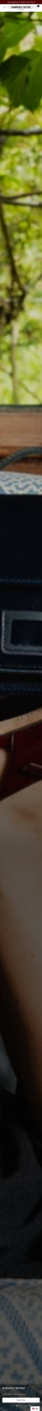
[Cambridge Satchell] (21, 8)
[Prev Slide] (12, 1405)
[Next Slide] (29, 1405)
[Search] (8, 7)
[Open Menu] (5, 7)
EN (37, 1409)
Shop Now (21, 1400)
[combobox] (35, 1408)
